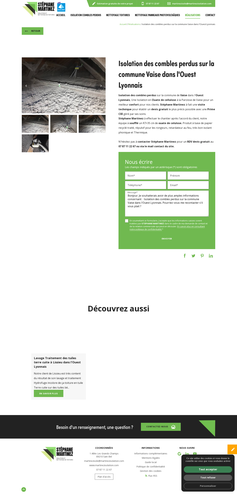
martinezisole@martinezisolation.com (191, 3)
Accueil (60, 15)
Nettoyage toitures (118, 15)
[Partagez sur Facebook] (184, 255)
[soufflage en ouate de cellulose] (63, 124)
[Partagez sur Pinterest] (202, 255)
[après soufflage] (64, 85)
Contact (210, 15)
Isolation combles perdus (85, 15)
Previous (26, 85)
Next (99, 85)
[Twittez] (193, 255)
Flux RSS (152, 475)
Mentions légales (151, 457)
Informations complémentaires (150, 453)
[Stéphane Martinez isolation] (38, 9)
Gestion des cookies (150, 470)
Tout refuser (208, 477)
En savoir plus (48, 393)
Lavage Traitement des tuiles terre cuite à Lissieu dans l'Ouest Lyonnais (57, 362)
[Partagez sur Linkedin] (210, 255)
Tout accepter (208, 469)
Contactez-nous (157, 426)
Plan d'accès (104, 476)
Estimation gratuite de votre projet (115, 3)
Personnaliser (208, 485)
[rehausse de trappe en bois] (35, 143)
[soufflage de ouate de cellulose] (92, 124)
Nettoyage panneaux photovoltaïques (157, 15)
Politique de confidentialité (150, 466)
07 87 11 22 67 (152, 3)
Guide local (151, 462)
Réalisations (192, 15)
